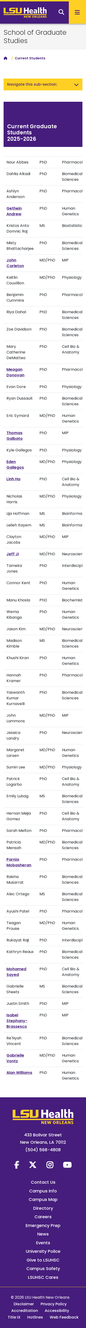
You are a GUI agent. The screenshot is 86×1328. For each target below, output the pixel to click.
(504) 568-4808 (43, 1150)
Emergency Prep (43, 1225)
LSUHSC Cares (43, 1277)
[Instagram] (50, 1164)
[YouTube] (67, 1164)
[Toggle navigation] (76, 84)
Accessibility (57, 1310)
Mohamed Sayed (16, 971)
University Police (43, 1251)
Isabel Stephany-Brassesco (16, 1020)
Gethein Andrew (14, 211)
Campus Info (43, 1191)
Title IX (14, 1317)
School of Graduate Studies (35, 36)
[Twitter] (33, 1164)
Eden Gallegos (15, 464)
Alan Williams (19, 1072)
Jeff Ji (12, 554)
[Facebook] (16, 1164)
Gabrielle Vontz (15, 1058)
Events (43, 1243)
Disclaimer (24, 1304)
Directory (43, 1208)
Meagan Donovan (15, 372)
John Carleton (15, 263)
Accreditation (24, 1310)
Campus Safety (43, 1268)
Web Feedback (64, 1317)
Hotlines (35, 1317)
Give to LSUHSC (43, 1260)
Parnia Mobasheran (18, 862)
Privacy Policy (54, 1304)
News (43, 1234)
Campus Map (43, 1199)
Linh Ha (13, 479)
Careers (43, 1217)
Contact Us (43, 1182)
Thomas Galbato (14, 435)
